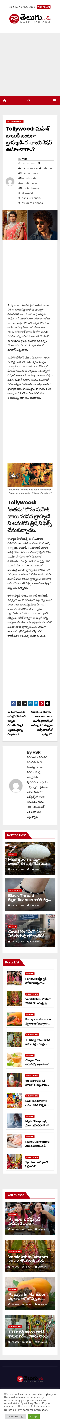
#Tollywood (25, 193)
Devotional (15, 890)
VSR (24, 158)
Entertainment (14, 121)
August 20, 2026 (22, 1229)
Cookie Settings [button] (15, 1416)
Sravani (35, 869)
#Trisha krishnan (29, 198)
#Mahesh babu (28, 178)
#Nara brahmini (28, 188)
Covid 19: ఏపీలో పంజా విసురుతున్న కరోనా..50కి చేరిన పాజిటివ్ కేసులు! (26, 935)
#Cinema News (28, 173)
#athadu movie (28, 168)
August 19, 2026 (22, 1304)
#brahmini (45, 168)
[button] (29, 100)
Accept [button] (34, 1416)
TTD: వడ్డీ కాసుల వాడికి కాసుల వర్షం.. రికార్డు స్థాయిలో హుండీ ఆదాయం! (30, 1336)
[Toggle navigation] (55, 100)
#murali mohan (28, 183)
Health (12, 854)
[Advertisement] (30, 64)
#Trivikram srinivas (30, 202)
